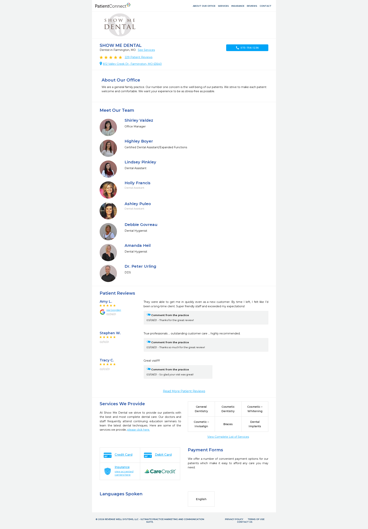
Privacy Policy (234, 519)
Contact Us (244, 522)
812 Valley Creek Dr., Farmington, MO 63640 (132, 64)
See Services (146, 50)
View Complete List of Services (228, 437)
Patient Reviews (138, 57)
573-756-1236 (247, 48)
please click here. (138, 429)
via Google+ (113, 309)
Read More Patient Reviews (184, 391)
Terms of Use (256, 519)
